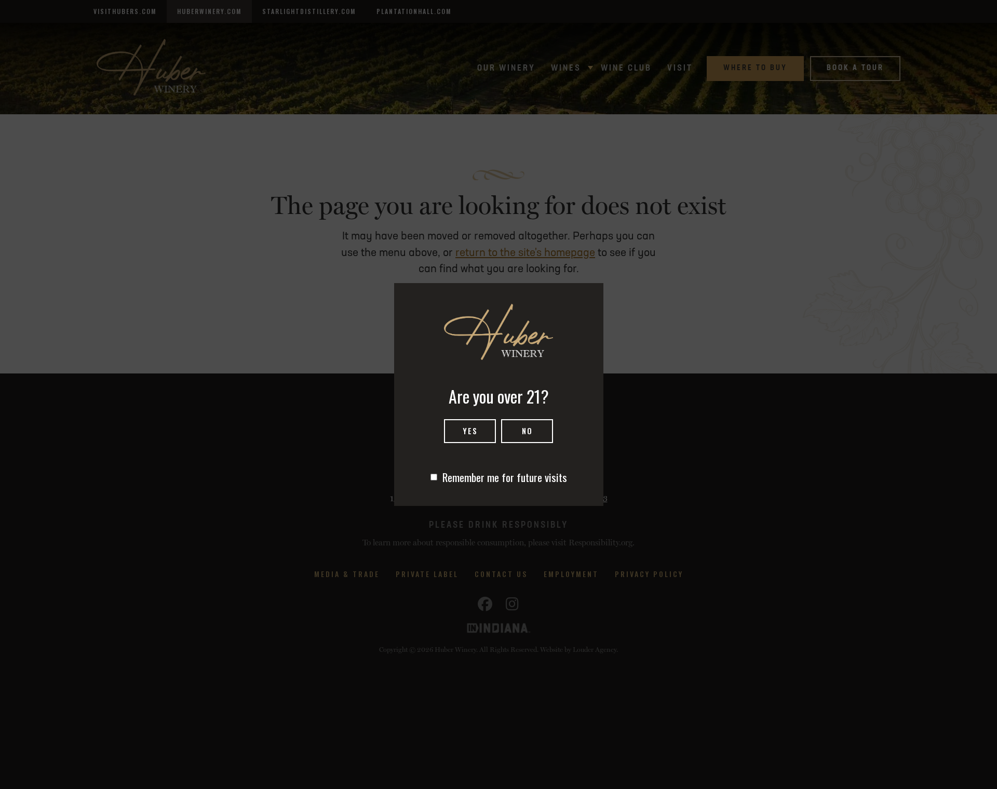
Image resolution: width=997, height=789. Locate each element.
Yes (470, 430)
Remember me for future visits (504, 477)
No (527, 430)
